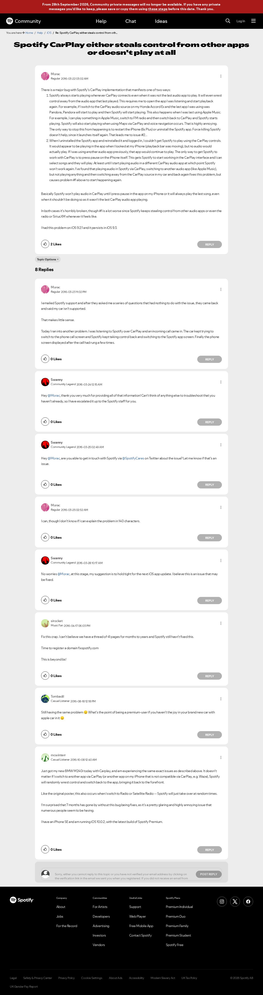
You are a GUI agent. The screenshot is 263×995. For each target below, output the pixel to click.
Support (135, 906)
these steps (157, 9)
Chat (130, 21)
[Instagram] (222, 901)
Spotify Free (174, 945)
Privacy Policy (66, 978)
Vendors (99, 945)
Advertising (101, 926)
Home (29, 33)
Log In (240, 21)
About (60, 906)
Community (28, 21)
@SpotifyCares (133, 458)
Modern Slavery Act (163, 978)
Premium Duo (176, 916)
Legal (13, 978)
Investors (99, 935)
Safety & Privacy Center (37, 978)
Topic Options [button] (46, 259)
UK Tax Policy (189, 978)
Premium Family (177, 926)
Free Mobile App (141, 926)
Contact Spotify (140, 935)
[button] (221, 76)
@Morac (54, 395)
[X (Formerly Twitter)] (235, 901)
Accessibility (136, 978)
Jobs (59, 916)
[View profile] (45, 75)
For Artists (100, 906)
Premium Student (178, 935)
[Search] (227, 21)
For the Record (66, 926)
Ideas (161, 21)
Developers (101, 916)
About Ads (115, 978)
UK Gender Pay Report (24, 986)
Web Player (137, 916)
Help (101, 21)
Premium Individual (179, 906)
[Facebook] (248, 901)
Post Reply (208, 874)
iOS (49, 33)
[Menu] (253, 21)
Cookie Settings (91, 978)
